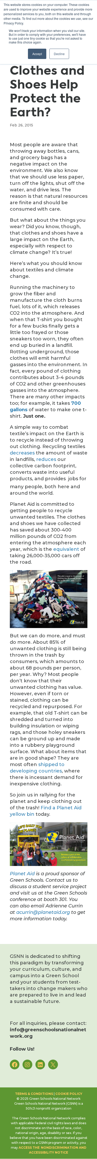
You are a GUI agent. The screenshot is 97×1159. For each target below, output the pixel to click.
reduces (46, 459)
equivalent (66, 549)
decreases (22, 453)
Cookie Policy (68, 1094)
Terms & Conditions (34, 1094)
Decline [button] (59, 53)
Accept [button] (37, 53)
